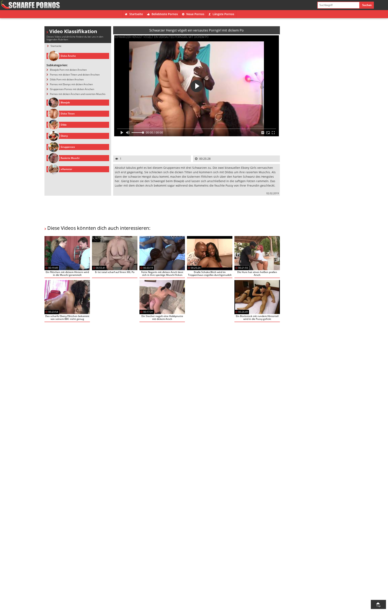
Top (378, 606)
